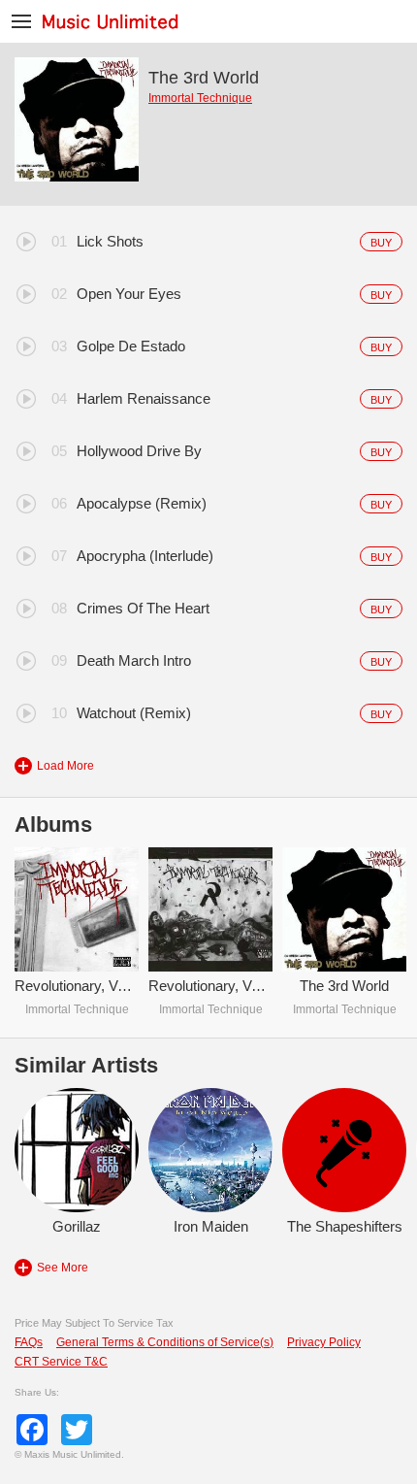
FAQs (29, 1342)
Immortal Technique (200, 98)
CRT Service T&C (61, 1362)
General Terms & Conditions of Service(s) (164, 1342)
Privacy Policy (324, 1342)
